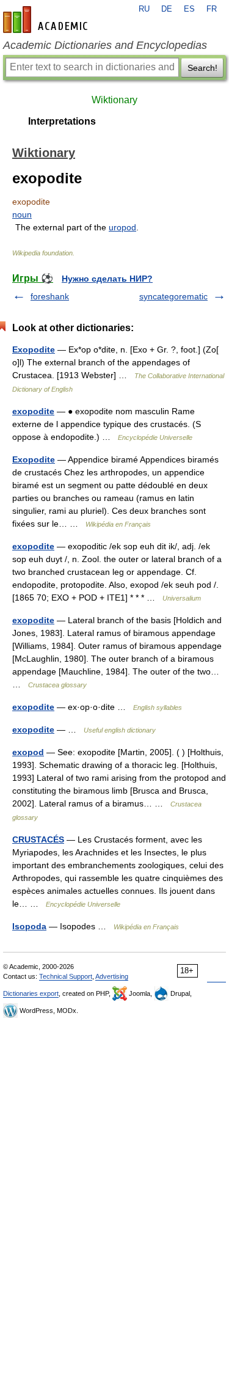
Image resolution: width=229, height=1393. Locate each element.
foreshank (50, 296)
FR (211, 9)
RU (144, 9)
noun (22, 214)
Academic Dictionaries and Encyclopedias (105, 45)
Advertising (111, 976)
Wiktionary (114, 100)
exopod (28, 752)
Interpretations (62, 121)
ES (189, 9)
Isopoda (29, 926)
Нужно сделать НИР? (107, 278)
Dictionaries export (31, 993)
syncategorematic (173, 296)
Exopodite (33, 349)
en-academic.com (47, 19)
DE (166, 9)
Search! (202, 68)
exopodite (33, 411)
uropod (122, 227)
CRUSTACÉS (38, 839)
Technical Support (65, 976)
